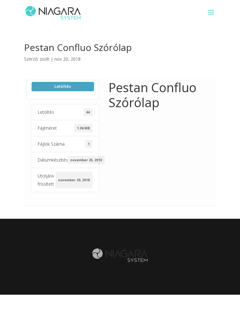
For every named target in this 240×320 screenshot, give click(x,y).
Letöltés (62, 86)
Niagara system (120, 255)
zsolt (44, 59)
